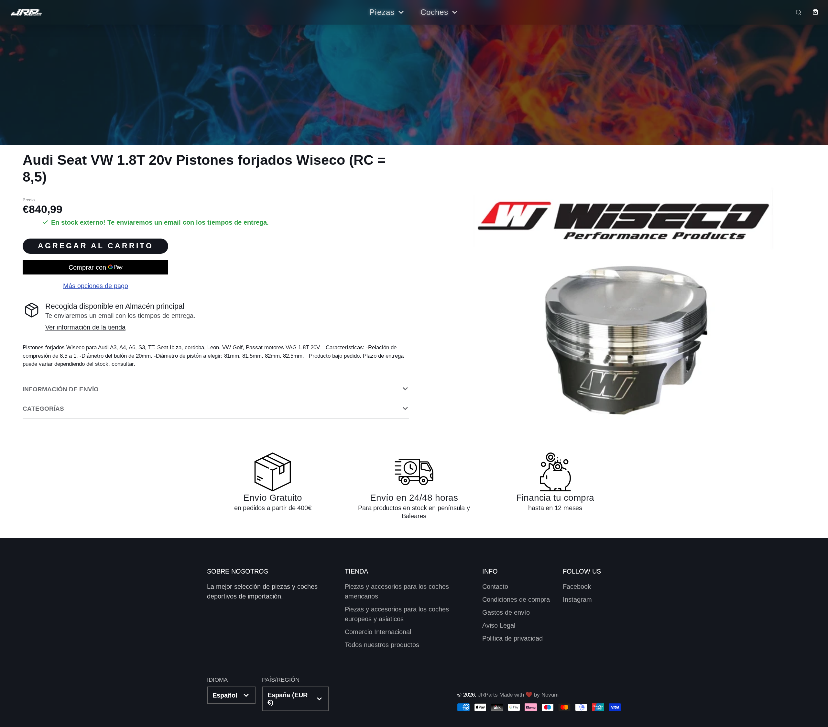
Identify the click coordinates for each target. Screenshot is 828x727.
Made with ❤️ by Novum (529, 695)
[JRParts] (26, 12)
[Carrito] (810, 12)
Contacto (495, 586)
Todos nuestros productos (382, 644)
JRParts (488, 695)
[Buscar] (794, 12)
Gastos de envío (506, 612)
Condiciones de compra (516, 599)
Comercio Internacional (378, 631)
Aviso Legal (498, 625)
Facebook (577, 586)
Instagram (577, 599)
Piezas (382, 12)
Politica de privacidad (512, 638)
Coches (434, 12)
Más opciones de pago (95, 285)
